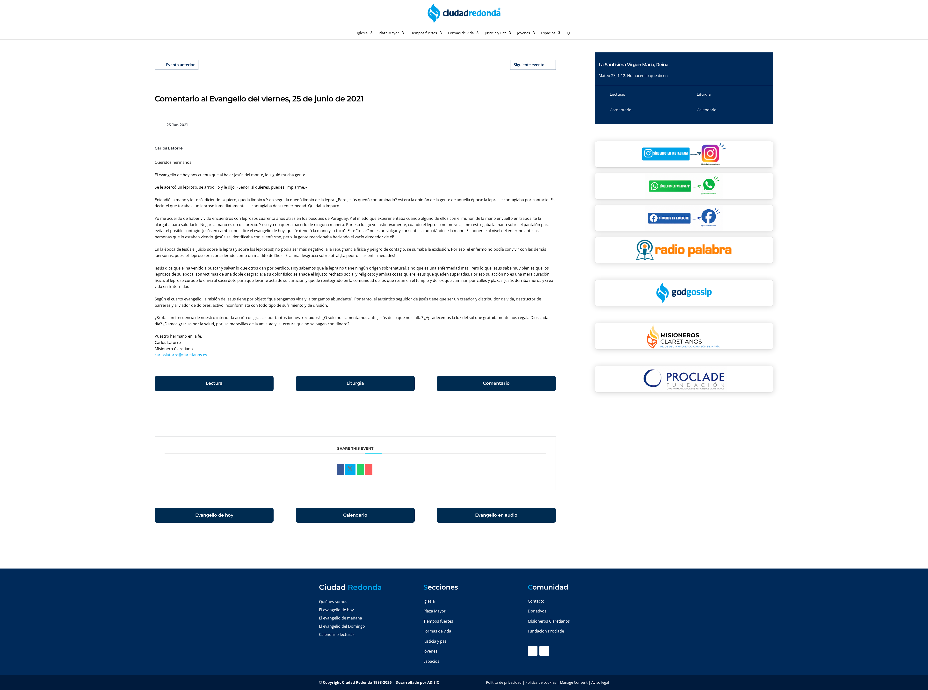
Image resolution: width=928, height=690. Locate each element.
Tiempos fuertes (423, 33)
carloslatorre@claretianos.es (181, 354)
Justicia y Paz (495, 33)
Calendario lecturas (337, 634)
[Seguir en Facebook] (532, 651)
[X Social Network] (350, 469)
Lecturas (617, 94)
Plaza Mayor (389, 33)
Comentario (496, 383)
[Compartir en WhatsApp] (360, 469)
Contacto (536, 601)
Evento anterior (180, 64)
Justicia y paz (435, 641)
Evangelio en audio (496, 515)
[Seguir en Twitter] (544, 651)
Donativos (537, 611)
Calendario (355, 515)
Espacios (548, 33)
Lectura (214, 383)
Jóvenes (523, 33)
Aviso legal (600, 682)
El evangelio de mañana (340, 618)
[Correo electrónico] (368, 469)
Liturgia (355, 383)
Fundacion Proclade (546, 631)
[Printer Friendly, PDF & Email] (541, 416)
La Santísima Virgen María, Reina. (634, 64)
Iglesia (362, 33)
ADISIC (433, 682)
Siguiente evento (529, 64)
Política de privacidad (504, 682)
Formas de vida (461, 33)
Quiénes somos (333, 601)
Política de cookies (540, 682)
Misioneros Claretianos (549, 621)
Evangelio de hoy (214, 515)
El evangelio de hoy (336, 609)
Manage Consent (573, 682)
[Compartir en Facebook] (340, 469)
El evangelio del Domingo (342, 626)
